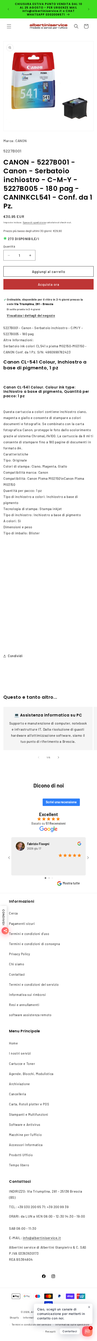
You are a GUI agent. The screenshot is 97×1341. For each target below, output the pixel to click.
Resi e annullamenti (24, 1005)
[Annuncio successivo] (89, 9)
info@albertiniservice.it (42, 1238)
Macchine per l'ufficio (25, 1135)
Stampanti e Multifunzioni (28, 1114)
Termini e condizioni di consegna (34, 944)
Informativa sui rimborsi (27, 995)
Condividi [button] (15, 656)
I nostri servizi (20, 1053)
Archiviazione (19, 1084)
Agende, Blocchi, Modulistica (31, 1074)
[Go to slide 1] (45, 878)
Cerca (13, 913)
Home (13, 1043)
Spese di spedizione (34, 222)
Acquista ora (48, 284)
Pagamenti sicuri (22, 924)
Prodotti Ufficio (21, 1155)
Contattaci (17, 974)
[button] (9, 26)
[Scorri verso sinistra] (39, 757)
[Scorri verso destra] (58, 757)
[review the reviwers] (79, 844)
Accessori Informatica (26, 1145)
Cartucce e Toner (22, 1064)
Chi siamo (16, 964)
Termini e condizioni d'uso (29, 934)
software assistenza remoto (30, 1015)
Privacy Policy (19, 954)
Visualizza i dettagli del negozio (31, 315)
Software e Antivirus (24, 1125)
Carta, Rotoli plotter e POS (29, 1104)
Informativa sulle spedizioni (72, 1324)
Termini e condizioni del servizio (34, 984)
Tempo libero (19, 1165)
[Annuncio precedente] (8, 9)
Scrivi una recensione (61, 802)
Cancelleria (17, 1094)
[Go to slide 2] (49, 878)
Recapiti (50, 1331)
